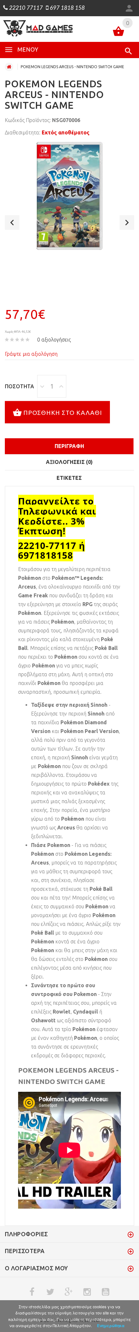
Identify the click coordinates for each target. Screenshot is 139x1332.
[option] (69, 196)
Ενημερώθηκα (110, 1325)
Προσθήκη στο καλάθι (62, 412)
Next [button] (127, 222)
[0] (118, 32)
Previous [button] (12, 222)
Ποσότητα (19, 386)
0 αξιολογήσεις (54, 339)
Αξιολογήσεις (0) (69, 462)
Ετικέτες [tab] (69, 478)
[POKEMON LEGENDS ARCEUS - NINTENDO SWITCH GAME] (69, 196)
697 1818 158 (66, 8)
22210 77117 (25, 8)
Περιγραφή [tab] (69, 446)
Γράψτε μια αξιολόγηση (31, 354)
